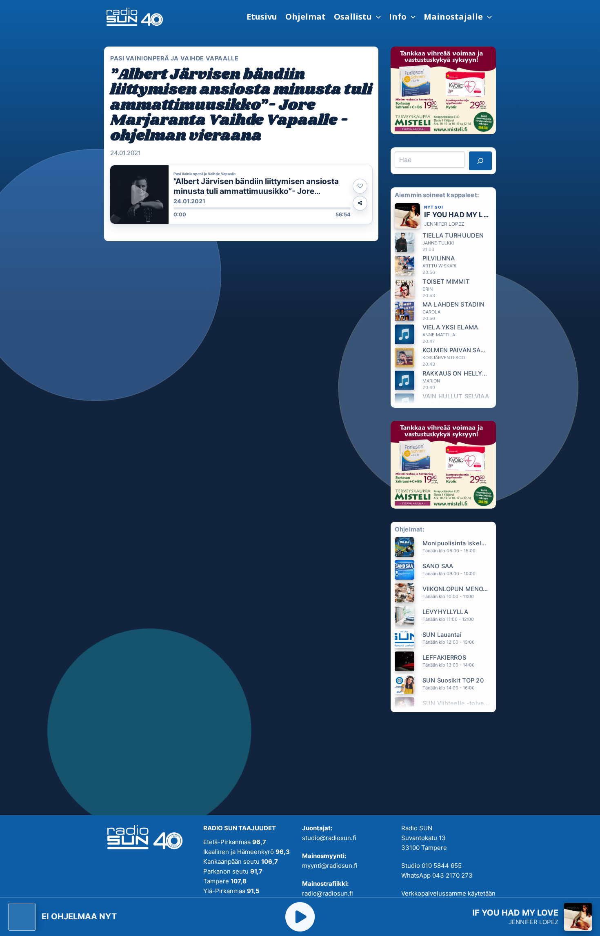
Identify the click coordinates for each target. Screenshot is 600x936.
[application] (376, 17)
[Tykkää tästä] (360, 186)
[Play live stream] (300, 917)
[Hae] (480, 160)
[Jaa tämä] (360, 203)
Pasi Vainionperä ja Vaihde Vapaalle (174, 58)
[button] (357, 17)
